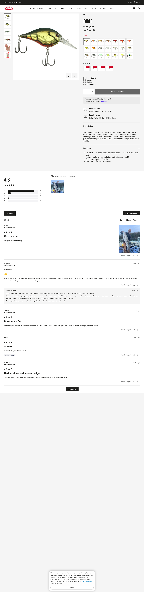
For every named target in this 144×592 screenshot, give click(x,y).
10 (102, 68)
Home (85, 14)
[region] (57, 186)
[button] (68, 75)
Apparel (103, 8)
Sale (112, 8)
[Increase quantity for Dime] (92, 92)
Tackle (62, 8)
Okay (72, 587)
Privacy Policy (87, 581)
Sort (121, 220)
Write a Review (133, 213)
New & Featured (36, 8)
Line (70, 8)
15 (110, 68)
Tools (93, 8)
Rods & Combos (81, 8)
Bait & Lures (51, 8)
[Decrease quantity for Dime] (85, 92)
